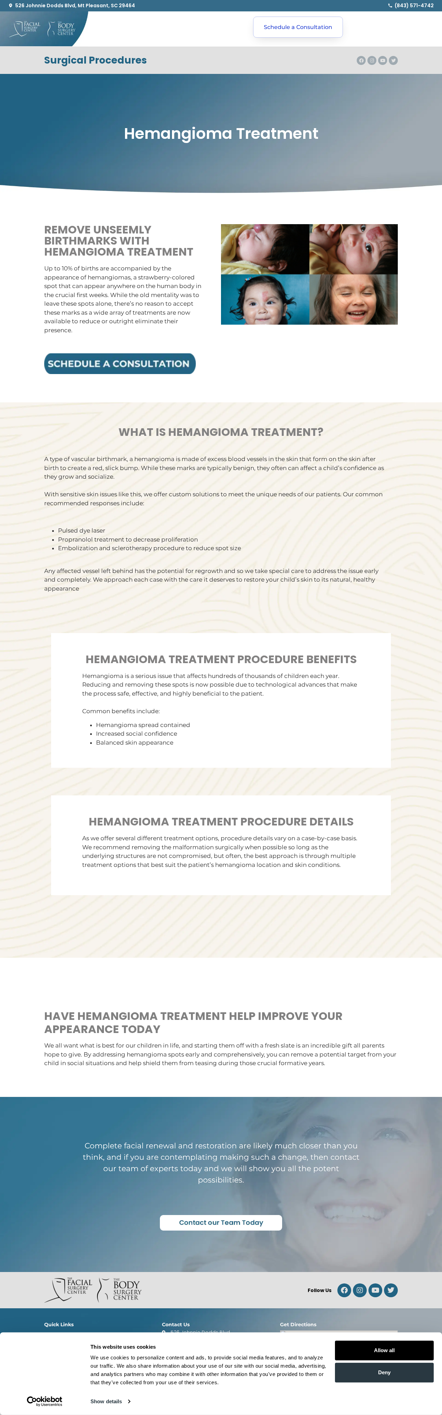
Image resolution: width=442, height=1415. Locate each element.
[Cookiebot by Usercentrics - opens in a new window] (45, 1401)
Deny (384, 1372)
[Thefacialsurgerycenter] (360, 1290)
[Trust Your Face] (344, 1290)
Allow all (384, 1350)
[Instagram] (371, 60)
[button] (107, 28)
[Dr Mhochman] (391, 1290)
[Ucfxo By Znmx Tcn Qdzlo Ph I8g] (375, 1290)
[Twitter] (393, 60)
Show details (106, 1401)
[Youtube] (382, 60)
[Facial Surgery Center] (44, 28)
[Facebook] (361, 60)
